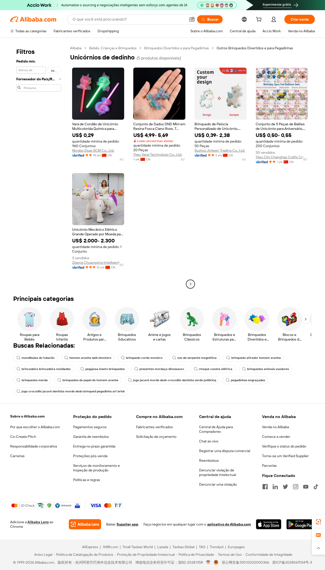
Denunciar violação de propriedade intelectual (217, 472)
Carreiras (17, 456)
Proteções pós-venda (90, 456)
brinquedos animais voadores (268, 369)
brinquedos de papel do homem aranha (90, 380)
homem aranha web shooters (90, 358)
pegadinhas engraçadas (248, 380)
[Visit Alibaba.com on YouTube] (306, 487)
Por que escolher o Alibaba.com (35, 427)
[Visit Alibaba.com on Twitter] (285, 487)
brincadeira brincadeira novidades (46, 369)
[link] (318, 521)
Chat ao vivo (208, 441)
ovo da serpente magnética (197, 358)
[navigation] (38, 167)
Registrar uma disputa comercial (224, 451)
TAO (202, 547)
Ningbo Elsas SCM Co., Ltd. (93, 150)
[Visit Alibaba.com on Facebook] (265, 487)
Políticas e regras (86, 480)
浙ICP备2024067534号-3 (292, 562)
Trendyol (216, 547)
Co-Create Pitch (23, 437)
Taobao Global (183, 547)
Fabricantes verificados (154, 427)
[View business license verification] (208, 562)
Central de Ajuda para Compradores (216, 429)
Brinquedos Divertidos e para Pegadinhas (176, 48)
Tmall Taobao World (137, 547)
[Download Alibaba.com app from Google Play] (300, 524)
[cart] (260, 20)
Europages (236, 547)
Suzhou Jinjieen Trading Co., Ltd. (219, 150)
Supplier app (127, 524)
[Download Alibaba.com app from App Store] (268, 524)
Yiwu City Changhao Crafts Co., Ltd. (282, 157)
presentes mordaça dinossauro (161, 369)
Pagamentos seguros (90, 427)
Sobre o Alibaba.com (27, 416)
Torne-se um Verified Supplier (285, 456)
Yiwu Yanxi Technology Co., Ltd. (157, 154)
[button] (192, 19)
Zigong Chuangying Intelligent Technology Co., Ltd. (98, 262)
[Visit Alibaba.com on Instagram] (295, 487)
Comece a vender (276, 437)
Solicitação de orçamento (156, 437)
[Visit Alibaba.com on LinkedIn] (275, 487)
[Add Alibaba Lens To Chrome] (85, 524)
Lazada (162, 547)
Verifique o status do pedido (284, 446)
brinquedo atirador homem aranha (256, 358)
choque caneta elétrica (215, 369)
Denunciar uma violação (218, 484)
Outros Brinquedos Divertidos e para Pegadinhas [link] (255, 48)
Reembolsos (209, 460)
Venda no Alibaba (275, 427)
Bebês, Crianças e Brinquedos (113, 48)
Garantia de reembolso (91, 437)
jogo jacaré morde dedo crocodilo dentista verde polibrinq (174, 380)
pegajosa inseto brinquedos (105, 369)
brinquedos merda (35, 380)
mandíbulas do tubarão (38, 358)
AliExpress (90, 547)
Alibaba (76, 48)
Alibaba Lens (38, 522)
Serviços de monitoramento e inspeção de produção (96, 468)
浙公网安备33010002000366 (245, 562)
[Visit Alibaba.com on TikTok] (316, 487)
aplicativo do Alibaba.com (229, 524)
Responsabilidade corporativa (33, 446)
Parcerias (269, 466)
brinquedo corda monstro (144, 358)
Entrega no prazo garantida (94, 446)
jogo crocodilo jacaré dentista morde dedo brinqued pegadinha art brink (73, 391)
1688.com (110, 547)
